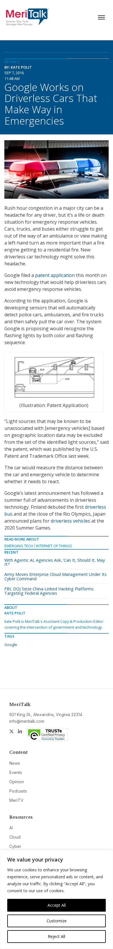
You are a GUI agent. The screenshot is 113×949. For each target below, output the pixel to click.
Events (15, 772)
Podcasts (18, 791)
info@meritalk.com (26, 721)
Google (10, 644)
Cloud (15, 837)
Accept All (57, 905)
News (14, 763)
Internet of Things (54, 545)
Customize (57, 921)
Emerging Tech (18, 545)
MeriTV (16, 800)
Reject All (56, 936)
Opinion (16, 781)
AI (11, 827)
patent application (55, 275)
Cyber (15, 846)
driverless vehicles (70, 521)
